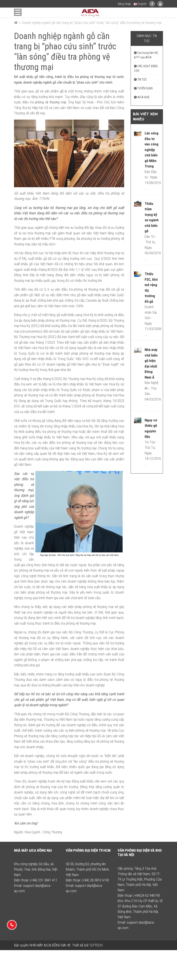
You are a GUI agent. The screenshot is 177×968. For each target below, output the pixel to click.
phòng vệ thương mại (50, 102)
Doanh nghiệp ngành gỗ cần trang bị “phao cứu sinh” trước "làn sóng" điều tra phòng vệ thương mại (91, 22)
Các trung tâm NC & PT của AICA (146, 55)
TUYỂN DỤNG (145, 88)
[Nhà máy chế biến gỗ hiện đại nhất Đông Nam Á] (137, 350)
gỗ (61, 91)
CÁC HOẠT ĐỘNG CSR (146, 68)
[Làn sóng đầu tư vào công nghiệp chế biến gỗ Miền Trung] (137, 133)
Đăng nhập (124, 4)
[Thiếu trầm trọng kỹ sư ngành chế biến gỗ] (137, 203)
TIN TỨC (142, 79)
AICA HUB (143, 97)
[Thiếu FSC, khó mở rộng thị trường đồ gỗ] (137, 274)
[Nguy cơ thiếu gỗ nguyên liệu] (137, 420)
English (142, 4)
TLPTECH (96, 945)
